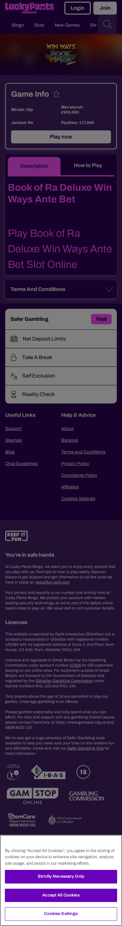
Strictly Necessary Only (61, 876)
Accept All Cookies (60, 895)
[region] (61, 880)
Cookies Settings (61, 913)
